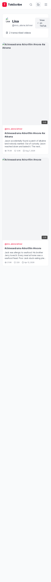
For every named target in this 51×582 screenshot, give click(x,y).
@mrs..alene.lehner (13, 129)
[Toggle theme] (38, 4)
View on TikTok (43, 23)
